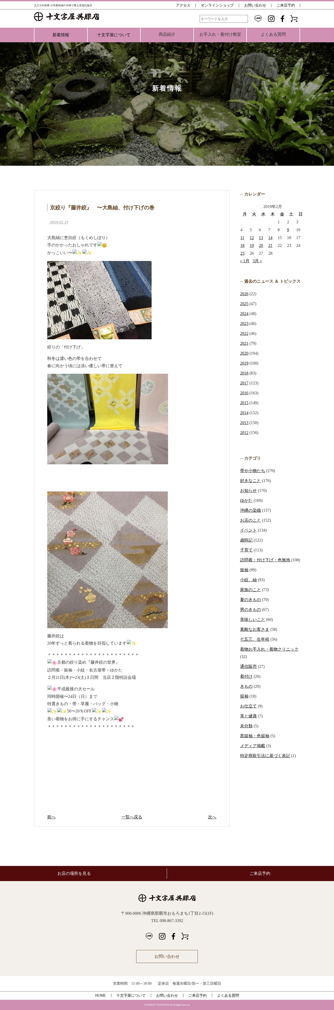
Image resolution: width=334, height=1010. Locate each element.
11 (242, 237)
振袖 (244, 570)
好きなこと (250, 480)
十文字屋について (113, 35)
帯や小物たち (252, 470)
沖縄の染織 (250, 510)
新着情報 (60, 35)
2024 (244, 313)
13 (261, 237)
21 (270, 245)
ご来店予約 (286, 5)
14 (270, 237)
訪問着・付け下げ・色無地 (265, 560)
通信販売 (248, 666)
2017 (244, 383)
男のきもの (250, 609)
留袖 (244, 696)
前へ (51, 817)
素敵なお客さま (254, 629)
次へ (212, 817)
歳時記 (246, 540)
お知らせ (248, 490)
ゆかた (246, 500)
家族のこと (250, 589)
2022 (244, 333)
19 (252, 245)
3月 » (257, 261)
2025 (244, 303)
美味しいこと (252, 619)
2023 (244, 323)
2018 (244, 373)
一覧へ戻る (131, 817)
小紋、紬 (248, 580)
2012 (244, 432)
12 (252, 237)
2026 (244, 294)
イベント (248, 530)
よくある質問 (228, 995)
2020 (244, 353)
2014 (244, 413)
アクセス (183, 5)
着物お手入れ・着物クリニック (269, 649)
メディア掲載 (252, 746)
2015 (244, 403)
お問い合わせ (255, 5)
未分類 (246, 726)
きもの (246, 686)
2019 (244, 363)
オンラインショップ (217, 5)
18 (242, 245)
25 (242, 253)
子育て (246, 550)
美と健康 (248, 716)
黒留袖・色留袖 (254, 736)
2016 (244, 393)
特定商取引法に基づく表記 (265, 755)
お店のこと (250, 520)
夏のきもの (250, 599)
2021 (244, 343)
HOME (100, 995)
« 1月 (244, 261)
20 (261, 245)
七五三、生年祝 (254, 639)
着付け (246, 676)
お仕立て (248, 706)
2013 (244, 422)
